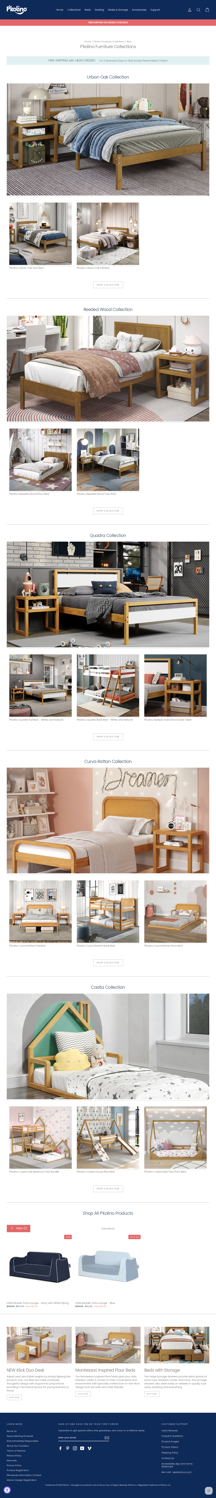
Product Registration (18, 1470)
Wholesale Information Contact (24, 1475)
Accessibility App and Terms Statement (177, 1465)
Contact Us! (167, 1458)
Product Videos (169, 1447)
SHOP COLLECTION (108, 284)
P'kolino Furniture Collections (109, 41)
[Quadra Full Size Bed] (108, 595)
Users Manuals (169, 1430)
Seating (99, 9)
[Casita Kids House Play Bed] (108, 1138)
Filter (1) (21, 1228)
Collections (74, 9)
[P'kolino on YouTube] (82, 1448)
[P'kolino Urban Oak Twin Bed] (40, 234)
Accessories (139, 9)
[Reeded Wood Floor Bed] (40, 460)
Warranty (12, 1460)
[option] (108, 22)
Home (59, 9)
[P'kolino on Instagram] (75, 1448)
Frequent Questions (172, 1435)
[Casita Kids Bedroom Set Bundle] (108, 1047)
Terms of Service (16, 1450)
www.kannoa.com (182, 1472)
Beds (88, 9)
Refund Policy (14, 1455)
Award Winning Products (20, 1436)
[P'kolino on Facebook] (60, 1448)
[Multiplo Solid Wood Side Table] (175, 686)
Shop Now (14, 1397)
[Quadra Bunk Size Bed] (108, 686)
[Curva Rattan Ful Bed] (108, 821)
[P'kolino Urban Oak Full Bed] (108, 140)
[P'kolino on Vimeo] (89, 1448)
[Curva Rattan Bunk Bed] (108, 912)
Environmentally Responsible (22, 1441)
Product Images (170, 1441)
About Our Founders (18, 1445)
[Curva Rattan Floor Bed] (175, 912)
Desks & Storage (118, 9)
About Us (12, 1431)
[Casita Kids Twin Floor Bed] (175, 1138)
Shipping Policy (169, 1452)
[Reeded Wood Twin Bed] (108, 369)
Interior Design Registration (22, 1480)
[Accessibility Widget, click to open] (7, 1490)
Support (155, 9)
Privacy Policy (14, 1465)
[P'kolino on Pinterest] (68, 1448)
